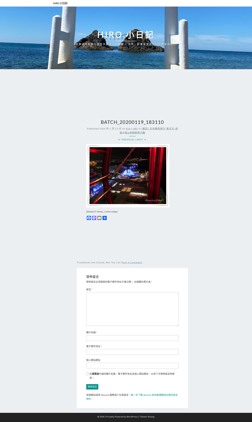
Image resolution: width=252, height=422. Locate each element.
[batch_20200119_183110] (127, 176)
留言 (89, 289)
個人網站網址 (93, 360)
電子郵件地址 (94, 346)
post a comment (132, 262)
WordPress (132, 416)
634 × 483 (132, 128)
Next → (141, 139)
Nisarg (151, 416)
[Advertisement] (126, 94)
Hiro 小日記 (60, 3)
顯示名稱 (91, 332)
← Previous (126, 139)
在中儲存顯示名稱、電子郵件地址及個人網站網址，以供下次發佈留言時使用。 (132, 375)
